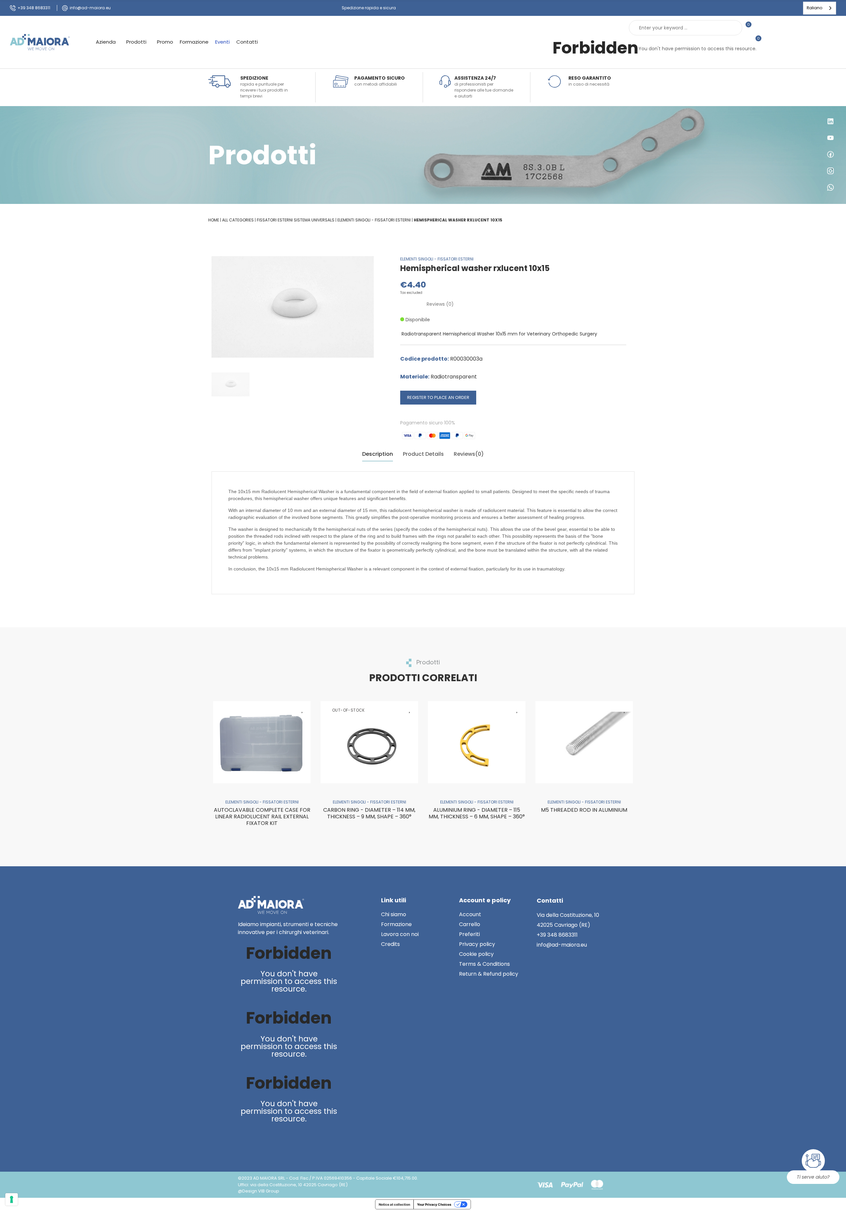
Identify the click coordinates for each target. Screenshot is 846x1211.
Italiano (815, 8)
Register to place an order (438, 397)
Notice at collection (394, 1204)
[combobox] (819, 8)
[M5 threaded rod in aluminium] (584, 742)
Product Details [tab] (423, 454)
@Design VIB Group (258, 1191)
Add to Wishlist (302, 709)
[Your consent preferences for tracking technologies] (11, 1199)
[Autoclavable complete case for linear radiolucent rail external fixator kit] (262, 742)
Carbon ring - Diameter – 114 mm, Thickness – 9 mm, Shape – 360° (369, 813)
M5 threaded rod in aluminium (584, 810)
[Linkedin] (244, 1141)
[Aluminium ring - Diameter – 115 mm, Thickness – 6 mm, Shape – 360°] (476, 742)
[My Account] (759, 28)
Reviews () (440, 304)
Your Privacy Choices (434, 1204)
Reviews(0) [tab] (469, 454)
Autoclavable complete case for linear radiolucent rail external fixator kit (262, 816)
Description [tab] (377, 454)
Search (731, 27)
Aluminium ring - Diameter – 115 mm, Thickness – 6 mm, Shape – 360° (477, 813)
